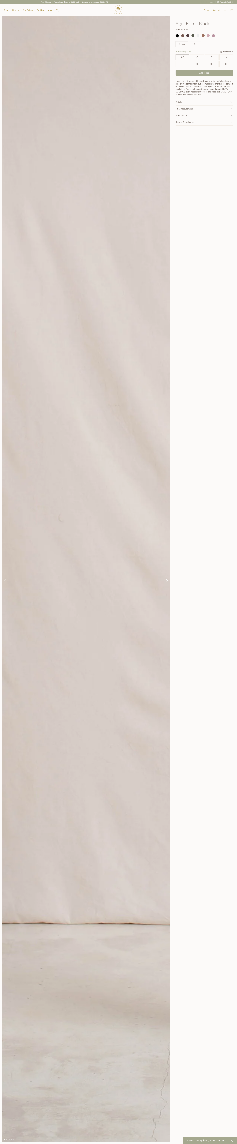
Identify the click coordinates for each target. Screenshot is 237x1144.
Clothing (40, 10)
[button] (57, 10)
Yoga (50, 10)
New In (15, 10)
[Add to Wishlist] (230, 23)
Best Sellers (28, 10)
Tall (195, 44)
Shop (6, 10)
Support (216, 10)
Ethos (206, 10)
